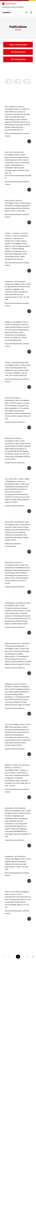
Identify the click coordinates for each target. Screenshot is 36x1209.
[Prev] (9, 957)
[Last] (33, 957)
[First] (3, 957)
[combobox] (8, 81)
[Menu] (31, 12)
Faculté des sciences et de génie (13, 7)
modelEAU (6, 12)
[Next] (27, 957)
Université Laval (10, 4)
